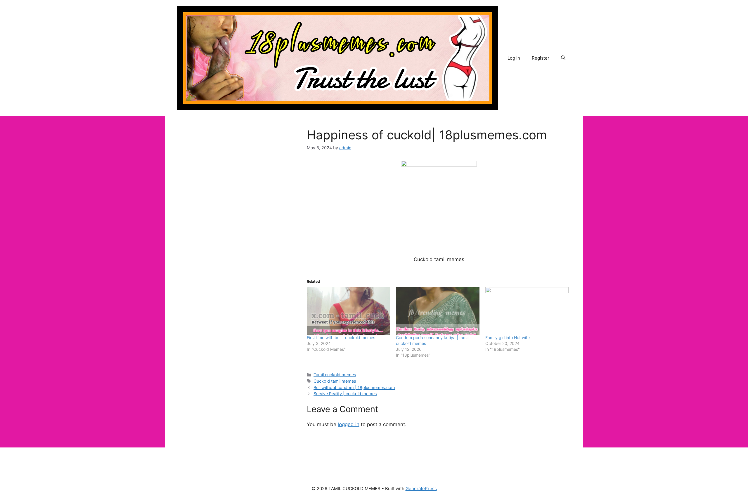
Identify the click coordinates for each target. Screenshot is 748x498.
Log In (514, 58)
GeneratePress (421, 488)
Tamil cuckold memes (335, 374)
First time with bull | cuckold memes (341, 337)
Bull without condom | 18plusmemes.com (354, 387)
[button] (563, 58)
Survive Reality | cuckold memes (345, 393)
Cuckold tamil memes (335, 381)
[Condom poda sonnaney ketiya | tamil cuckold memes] (437, 311)
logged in (348, 424)
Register (540, 58)
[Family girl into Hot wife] (527, 311)
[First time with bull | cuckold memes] (348, 311)
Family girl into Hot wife (507, 337)
